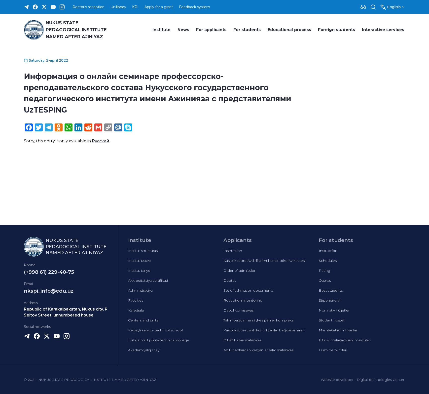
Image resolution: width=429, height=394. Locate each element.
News (183, 29)
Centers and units (143, 320)
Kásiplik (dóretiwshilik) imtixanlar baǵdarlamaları (264, 330)
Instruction (232, 250)
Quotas (229, 280)
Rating (324, 270)
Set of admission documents (248, 290)
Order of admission (239, 270)
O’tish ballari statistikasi (242, 340)
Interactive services (383, 29)
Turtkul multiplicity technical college (158, 340)
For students (247, 29)
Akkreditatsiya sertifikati (148, 280)
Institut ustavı (139, 260)
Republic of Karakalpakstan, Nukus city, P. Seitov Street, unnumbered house (66, 312)
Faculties (135, 300)
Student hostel (331, 320)
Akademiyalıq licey (143, 350)
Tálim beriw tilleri (333, 350)
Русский (100, 141)
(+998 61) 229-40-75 (49, 272)
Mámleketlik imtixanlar (338, 330)
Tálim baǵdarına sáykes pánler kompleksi (258, 320)
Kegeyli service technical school (155, 330)
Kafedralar (136, 310)
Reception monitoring (242, 300)
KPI (135, 7)
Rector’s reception (88, 7)
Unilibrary (118, 7)
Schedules (328, 260)
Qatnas (325, 280)
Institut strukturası (143, 250)
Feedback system (194, 7)
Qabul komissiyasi (238, 310)
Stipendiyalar (330, 300)
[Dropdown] (363, 7)
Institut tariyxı (139, 270)
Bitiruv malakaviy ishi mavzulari (345, 340)
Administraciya (140, 290)
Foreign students (336, 29)
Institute (161, 29)
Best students (331, 290)
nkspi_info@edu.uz (48, 291)
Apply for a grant (158, 7)
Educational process (289, 29)
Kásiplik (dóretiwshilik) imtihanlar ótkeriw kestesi (264, 260)
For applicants (211, 29)
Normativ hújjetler (334, 310)
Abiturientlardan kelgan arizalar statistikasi (258, 350)
